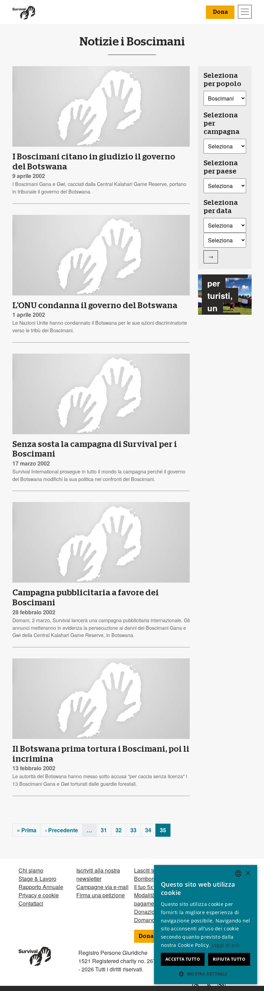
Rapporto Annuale (41, 887)
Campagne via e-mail (102, 887)
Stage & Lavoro (37, 879)
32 (119, 830)
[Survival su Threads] (193, 985)
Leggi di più (226, 945)
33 (133, 830)
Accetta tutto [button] (182, 959)
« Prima (26, 830)
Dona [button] (220, 12)
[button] (205, 973)
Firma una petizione (100, 895)
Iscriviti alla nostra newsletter (98, 874)
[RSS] (219, 985)
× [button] (247, 873)
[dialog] (205, 924)
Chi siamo (31, 870)
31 (104, 830)
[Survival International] (23, 12)
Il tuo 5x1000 (149, 887)
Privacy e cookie (39, 895)
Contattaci (31, 903)
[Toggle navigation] (245, 12)
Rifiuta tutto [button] (229, 959)
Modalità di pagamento (148, 899)
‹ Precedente (61, 830)
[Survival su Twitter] (206, 985)
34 (148, 830)
